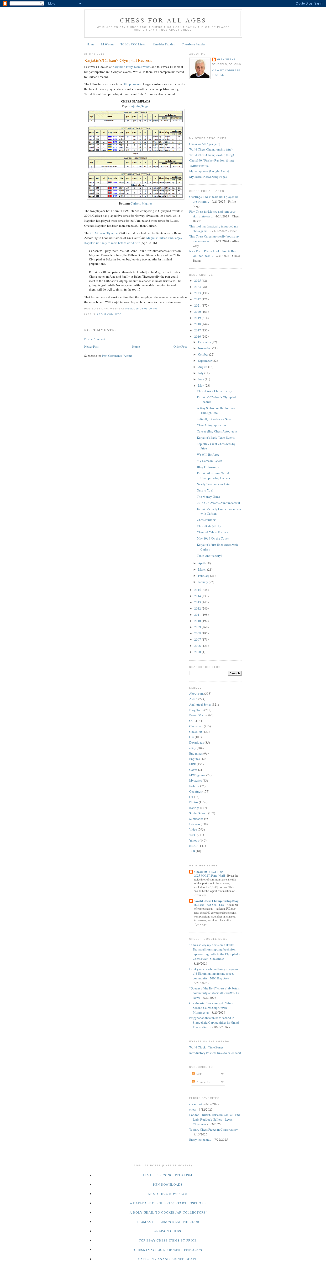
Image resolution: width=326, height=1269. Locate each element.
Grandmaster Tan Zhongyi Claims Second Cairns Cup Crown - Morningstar (211, 1008)
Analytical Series (200, 704)
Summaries (196, 818)
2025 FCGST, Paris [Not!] (210, 875)
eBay (192, 748)
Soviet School (198, 813)
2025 (198, 280)
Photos (193, 802)
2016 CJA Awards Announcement (218, 503)
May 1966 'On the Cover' (213, 538)
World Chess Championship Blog (216, 900)
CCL (192, 720)
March (202, 569)
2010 (198, 621)
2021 (198, 305)
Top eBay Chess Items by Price (168, 1240)
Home (90, 44)
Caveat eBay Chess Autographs (217, 431)
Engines (194, 758)
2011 (198, 614)
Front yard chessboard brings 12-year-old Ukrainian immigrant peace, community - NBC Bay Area (213, 973)
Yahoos (194, 840)
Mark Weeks (226, 59)
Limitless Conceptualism (167, 1175)
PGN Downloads (168, 1184)
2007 (198, 639)
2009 (198, 627)
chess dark (196, 1104)
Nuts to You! (205, 490)
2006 (198, 645)
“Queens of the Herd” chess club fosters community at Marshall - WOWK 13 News (214, 993)
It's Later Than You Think (209, 905)
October (203, 354)
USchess (194, 824)
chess (192, 1109)
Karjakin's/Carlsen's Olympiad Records (118, 60)
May (201, 385)
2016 (198, 336)
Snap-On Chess (167, 1231)
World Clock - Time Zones (206, 1047)
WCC (118, 314)
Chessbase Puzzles (193, 44)
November (205, 348)
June (201, 379)
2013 (198, 602)
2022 (198, 299)
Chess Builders (206, 520)
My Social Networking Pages (208, 176)
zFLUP (193, 845)
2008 (198, 633)
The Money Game (208, 496)
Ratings (194, 807)
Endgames (196, 753)
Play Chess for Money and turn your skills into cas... (212, 213)
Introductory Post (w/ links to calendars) (215, 1053)
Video (193, 829)
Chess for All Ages (163, 20)
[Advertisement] (210, 108)
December (205, 342)
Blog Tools (196, 710)
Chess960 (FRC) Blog (208, 871)
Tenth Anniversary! (209, 555)
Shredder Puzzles (164, 44)
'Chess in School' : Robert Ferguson (167, 1249)
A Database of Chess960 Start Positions (168, 1203)
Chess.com (196, 726)
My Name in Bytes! (209, 461)
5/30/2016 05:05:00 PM (141, 308)
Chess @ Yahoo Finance (212, 532)
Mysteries (195, 780)
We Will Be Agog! (209, 454)
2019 (198, 318)
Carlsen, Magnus (141, 203)
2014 (198, 596)
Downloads (196, 742)
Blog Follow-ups (208, 467)
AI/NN (193, 699)
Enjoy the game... (200, 1139)
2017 (198, 330)
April (201, 563)
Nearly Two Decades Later (214, 484)
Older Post (180, 346)
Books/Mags (197, 715)
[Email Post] (158, 308)
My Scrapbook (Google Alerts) (209, 171)
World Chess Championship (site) (210, 149)
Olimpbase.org (132, 84)
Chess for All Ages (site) (204, 144)
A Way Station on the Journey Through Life (216, 410)
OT (191, 797)
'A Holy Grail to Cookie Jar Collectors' (168, 1212)
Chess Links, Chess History (214, 391)
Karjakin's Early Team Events (131, 67)
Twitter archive (199, 165)
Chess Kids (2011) (209, 526)
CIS (191, 737)
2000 (198, 652)
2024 (198, 287)
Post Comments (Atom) (117, 355)
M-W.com (107, 44)
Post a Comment (94, 339)
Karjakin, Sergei (139, 106)
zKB (192, 851)
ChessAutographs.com (211, 425)
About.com (105, 314)
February (204, 575)
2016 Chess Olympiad (104, 233)
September (205, 360)
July (201, 373)
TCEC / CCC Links (133, 44)
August (203, 367)
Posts (198, 1074)
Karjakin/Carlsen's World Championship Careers (213, 475)
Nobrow (194, 786)
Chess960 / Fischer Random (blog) (211, 160)
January (203, 582)
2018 (198, 324)
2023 (198, 293)
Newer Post (91, 346)
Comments (202, 1082)
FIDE (192, 764)
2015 (198, 590)
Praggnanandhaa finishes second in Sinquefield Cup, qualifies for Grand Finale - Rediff (214, 1022)
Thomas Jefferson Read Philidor (168, 1222)
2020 (198, 311)
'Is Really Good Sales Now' (214, 419)
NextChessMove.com (168, 1194)
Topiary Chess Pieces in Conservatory (213, 1129)
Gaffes (193, 769)
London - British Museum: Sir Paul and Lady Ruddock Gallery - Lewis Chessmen (214, 1119)
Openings (195, 791)
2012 (198, 608)
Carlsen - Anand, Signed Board (168, 1259)
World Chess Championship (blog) (211, 155)
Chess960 (195, 731)
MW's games (197, 775)
